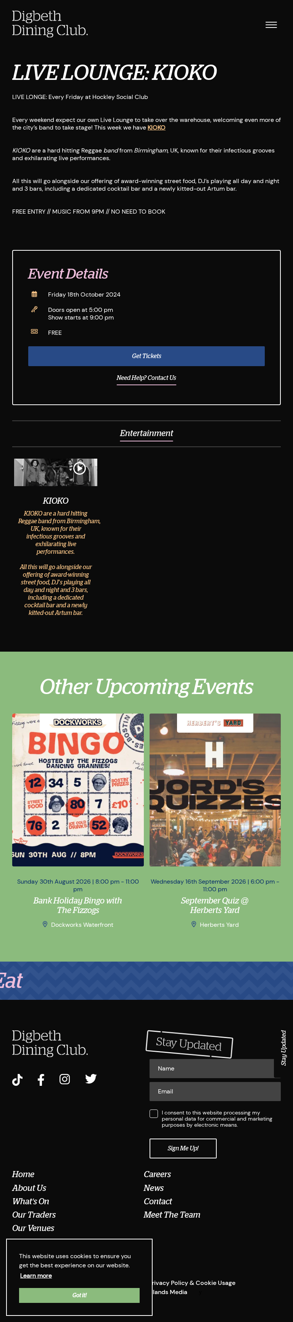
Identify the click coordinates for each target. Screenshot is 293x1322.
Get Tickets (146, 356)
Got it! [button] (79, 1295)
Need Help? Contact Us (146, 378)
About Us (29, 1188)
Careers (157, 1174)
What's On (30, 1201)
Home (23, 1174)
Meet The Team (172, 1215)
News (154, 1188)
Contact (158, 1201)
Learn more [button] (36, 1276)
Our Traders (34, 1215)
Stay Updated (284, 1048)
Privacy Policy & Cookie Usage (191, 1283)
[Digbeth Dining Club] (50, 25)
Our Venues (33, 1228)
